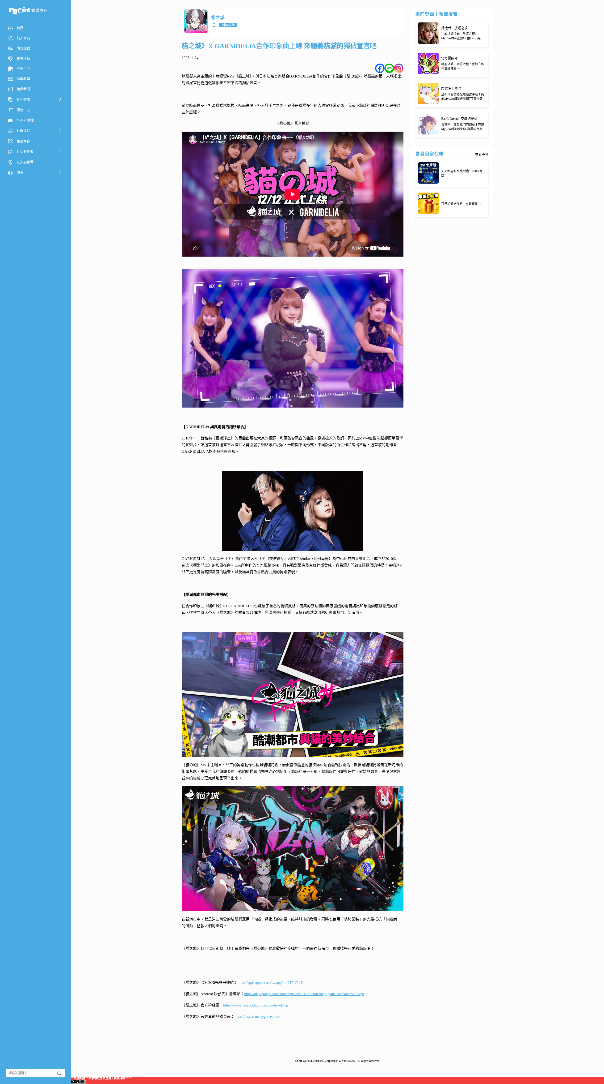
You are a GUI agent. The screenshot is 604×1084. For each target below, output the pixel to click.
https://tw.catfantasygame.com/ (257, 1017)
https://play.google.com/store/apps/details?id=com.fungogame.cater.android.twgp (304, 994)
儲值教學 (228, 25)
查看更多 (481, 154)
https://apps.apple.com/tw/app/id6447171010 (271, 983)
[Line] (389, 68)
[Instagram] (398, 68)
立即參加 (78, 1082)
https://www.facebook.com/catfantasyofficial (256, 1005)
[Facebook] (380, 68)
